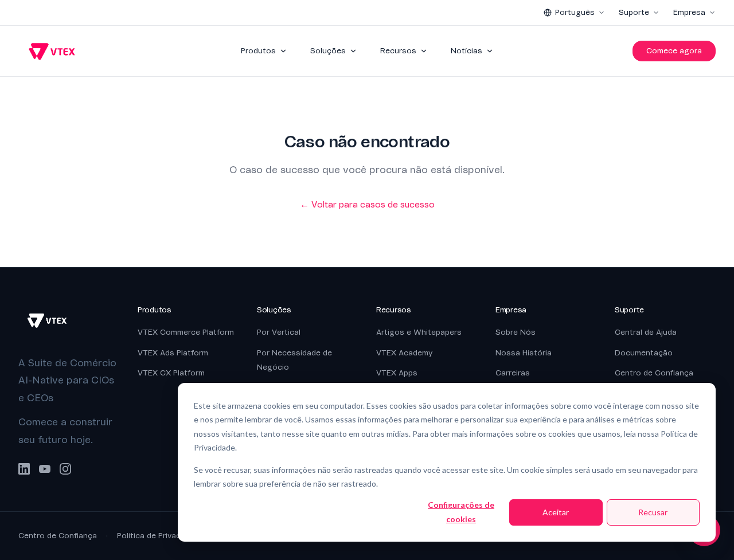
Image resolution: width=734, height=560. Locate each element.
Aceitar (555, 512)
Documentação (644, 353)
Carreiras (512, 373)
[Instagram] (65, 469)
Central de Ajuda (646, 332)
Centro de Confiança (654, 373)
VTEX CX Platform (171, 373)
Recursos (398, 51)
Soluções (328, 51)
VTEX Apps (396, 373)
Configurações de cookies (461, 512)
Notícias (466, 51)
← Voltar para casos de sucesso (367, 204)
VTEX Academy (404, 353)
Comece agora (674, 51)
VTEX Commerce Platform (186, 332)
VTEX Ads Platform (173, 353)
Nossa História (523, 353)
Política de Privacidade (159, 536)
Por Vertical (278, 332)
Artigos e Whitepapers (419, 332)
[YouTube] (44, 469)
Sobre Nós (515, 332)
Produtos (258, 51)
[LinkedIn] (24, 469)
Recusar (652, 512)
